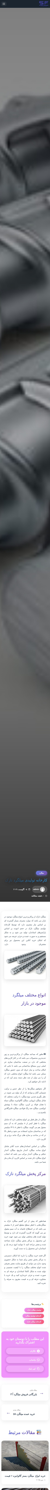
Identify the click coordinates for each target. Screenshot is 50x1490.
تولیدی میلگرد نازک (34, 1310)
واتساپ (32, 1360)
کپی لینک (32, 1369)
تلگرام (33, 1351)
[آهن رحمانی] (44, 4)
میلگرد (41, 873)
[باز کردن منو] (3, 4)
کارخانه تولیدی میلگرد (33, 1316)
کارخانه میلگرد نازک (34, 1322)
